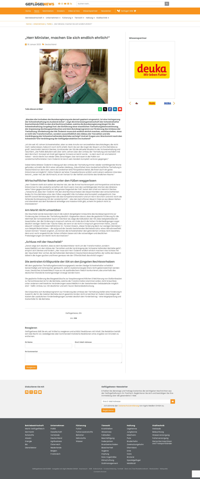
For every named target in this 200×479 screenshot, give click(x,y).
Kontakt (120, 469)
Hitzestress (106, 432)
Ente (129, 450)
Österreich (55, 444)
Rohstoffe (29, 435)
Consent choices (100, 472)
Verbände (55, 435)
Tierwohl (78, 17)
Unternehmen (52, 17)
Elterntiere (132, 447)
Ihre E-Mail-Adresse (83, 342)
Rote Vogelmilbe (108, 457)
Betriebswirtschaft (33, 17)
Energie (28, 441)
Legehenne (132, 428)
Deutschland (56, 438)
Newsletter (106, 11)
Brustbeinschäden (109, 444)
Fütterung (66, 17)
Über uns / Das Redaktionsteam (136, 469)
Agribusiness (56, 441)
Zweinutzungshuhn (135, 444)
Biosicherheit (107, 447)
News (36, 11)
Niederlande (55, 447)
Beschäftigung (107, 438)
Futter (79, 428)
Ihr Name (29, 342)
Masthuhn (131, 435)
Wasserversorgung (161, 435)
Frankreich (55, 454)
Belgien (53, 450)
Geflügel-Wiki (127, 11)
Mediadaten (154, 469)
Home (28, 11)
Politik (49, 24)
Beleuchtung (158, 432)
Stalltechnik (101, 17)
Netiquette (164, 469)
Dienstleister (30, 447)
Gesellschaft (56, 432)
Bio (26, 444)
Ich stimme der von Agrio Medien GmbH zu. (134, 406)
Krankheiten (106, 428)
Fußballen (105, 435)
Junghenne (132, 432)
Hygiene (105, 450)
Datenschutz (97, 469)
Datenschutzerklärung (128, 405)
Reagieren (31, 367)
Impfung (105, 454)
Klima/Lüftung (107, 460)
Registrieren (108, 410)
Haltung (89, 17)
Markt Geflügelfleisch (34, 428)
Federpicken (107, 441)
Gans (129, 454)
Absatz (28, 438)
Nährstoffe (81, 438)
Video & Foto (74, 11)
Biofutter (80, 435)
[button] (174, 103)
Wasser (79, 441)
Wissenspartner (90, 11)
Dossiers (61, 11)
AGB (90, 469)
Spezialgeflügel (134, 460)
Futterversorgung (160, 438)
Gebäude (156, 428)
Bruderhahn (132, 441)
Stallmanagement (109, 463)
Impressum (83, 469)
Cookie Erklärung (110, 469)
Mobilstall (131, 463)
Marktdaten (48, 11)
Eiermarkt (29, 432)
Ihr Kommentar (31, 352)
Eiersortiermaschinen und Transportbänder (162, 442)
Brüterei (130, 457)
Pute (129, 438)
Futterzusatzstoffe (84, 432)
